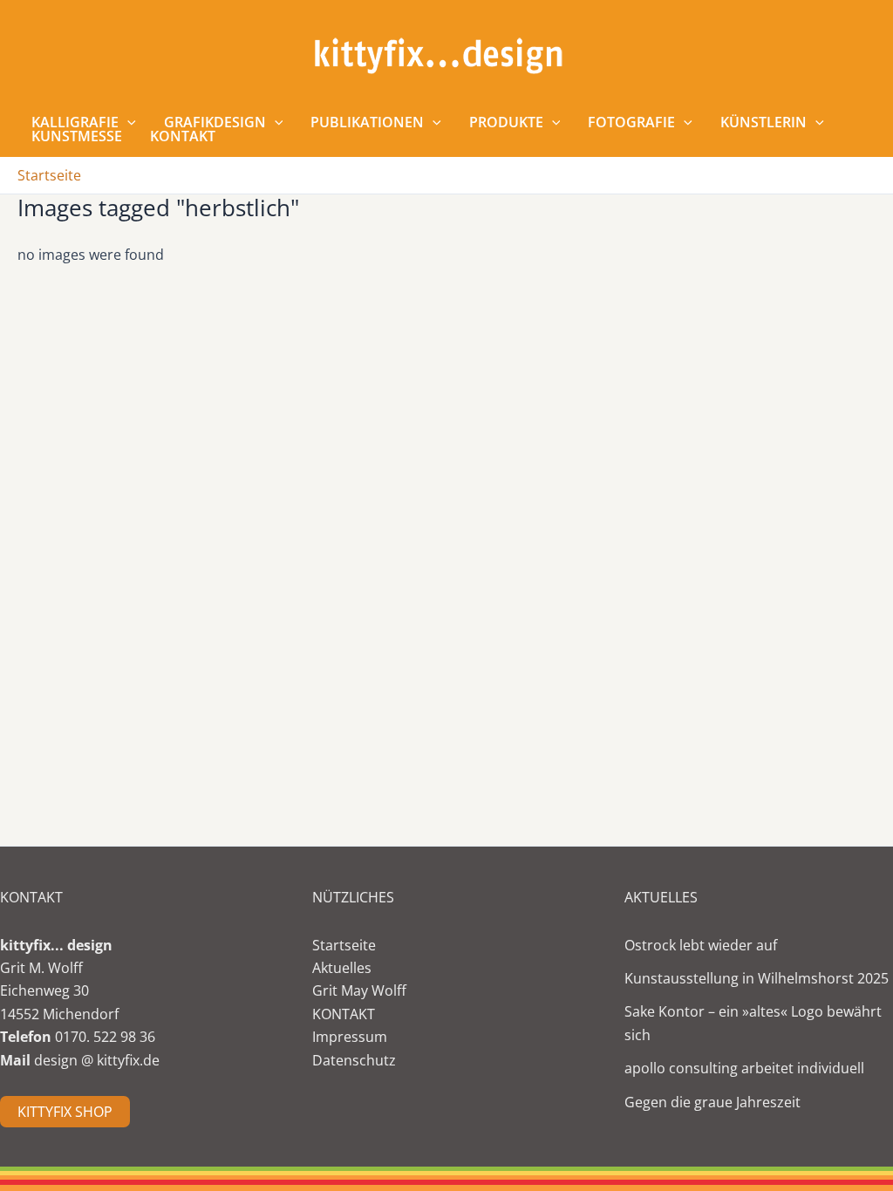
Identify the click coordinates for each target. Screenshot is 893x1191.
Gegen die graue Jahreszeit (712, 1102)
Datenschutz (354, 1060)
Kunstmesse (76, 136)
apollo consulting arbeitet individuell (744, 1068)
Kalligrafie (75, 122)
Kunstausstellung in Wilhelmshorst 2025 (756, 978)
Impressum (349, 1036)
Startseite (344, 945)
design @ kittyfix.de (97, 1060)
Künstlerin (763, 122)
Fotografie (631, 122)
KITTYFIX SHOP (64, 1111)
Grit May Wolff (359, 990)
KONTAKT (343, 1014)
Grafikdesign (215, 122)
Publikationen (367, 122)
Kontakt (182, 136)
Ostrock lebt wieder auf (700, 945)
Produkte (506, 122)
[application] (127, 122)
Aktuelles (342, 967)
